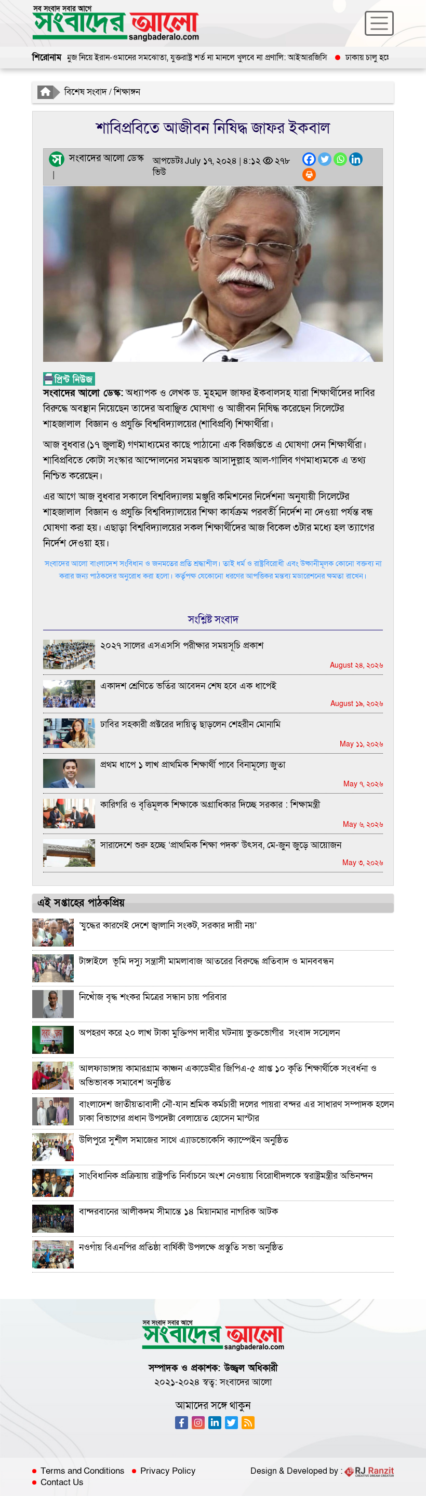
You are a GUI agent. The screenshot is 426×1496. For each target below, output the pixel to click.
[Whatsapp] (340, 159)
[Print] (309, 174)
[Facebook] (309, 159)
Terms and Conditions (83, 1471)
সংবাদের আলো (246, 1382)
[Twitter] (324, 159)
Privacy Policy (168, 1471)
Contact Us (62, 1482)
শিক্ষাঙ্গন (127, 92)
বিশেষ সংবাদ (85, 92)
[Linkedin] (356, 159)
